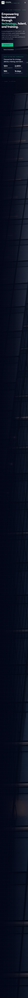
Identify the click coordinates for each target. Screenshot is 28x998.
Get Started (7, 45)
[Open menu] (25, 2)
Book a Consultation (9, 49)
